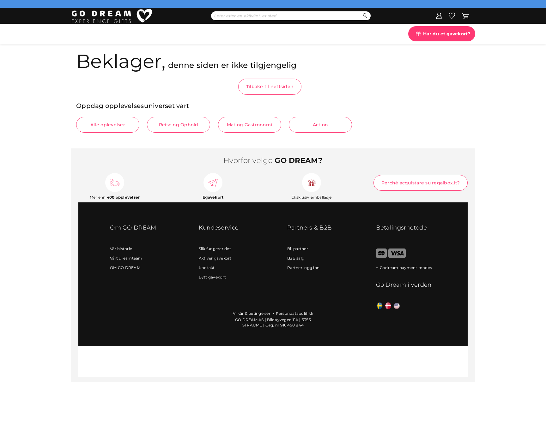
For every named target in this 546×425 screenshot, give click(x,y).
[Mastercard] (381, 256)
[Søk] (365, 15)
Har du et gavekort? (446, 34)
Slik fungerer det (215, 248)
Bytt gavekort (212, 277)
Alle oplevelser (107, 125)
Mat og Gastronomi (249, 125)
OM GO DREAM (125, 267)
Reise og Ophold (178, 125)
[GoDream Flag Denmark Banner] (388, 306)
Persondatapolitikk (294, 313)
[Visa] (397, 256)
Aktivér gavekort (215, 258)
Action (320, 125)
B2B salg (295, 258)
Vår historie (121, 248)
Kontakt (207, 267)
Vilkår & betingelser (252, 313)
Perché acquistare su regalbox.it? (420, 183)
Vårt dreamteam (126, 258)
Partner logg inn (303, 267)
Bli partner (297, 248)
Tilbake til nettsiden (270, 86)
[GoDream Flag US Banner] (396, 306)
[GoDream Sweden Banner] (379, 306)
